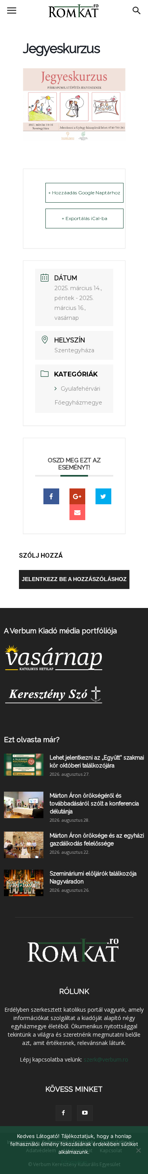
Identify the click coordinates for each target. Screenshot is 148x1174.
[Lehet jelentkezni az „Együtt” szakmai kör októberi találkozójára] (23, 765)
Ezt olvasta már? (32, 739)
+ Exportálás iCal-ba (84, 218)
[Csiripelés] (103, 496)
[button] (137, 10)
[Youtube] (85, 1113)
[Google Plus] (77, 496)
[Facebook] (63, 1113)
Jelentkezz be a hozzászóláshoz (74, 579)
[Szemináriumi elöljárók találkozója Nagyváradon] (23, 883)
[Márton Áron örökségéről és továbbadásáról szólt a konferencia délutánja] (23, 805)
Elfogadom (74, 1162)
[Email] (77, 512)
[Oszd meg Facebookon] (51, 496)
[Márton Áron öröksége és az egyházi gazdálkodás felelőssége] (23, 845)
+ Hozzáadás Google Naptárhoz (84, 193)
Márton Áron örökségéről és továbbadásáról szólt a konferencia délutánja (94, 803)
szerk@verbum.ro (106, 1059)
